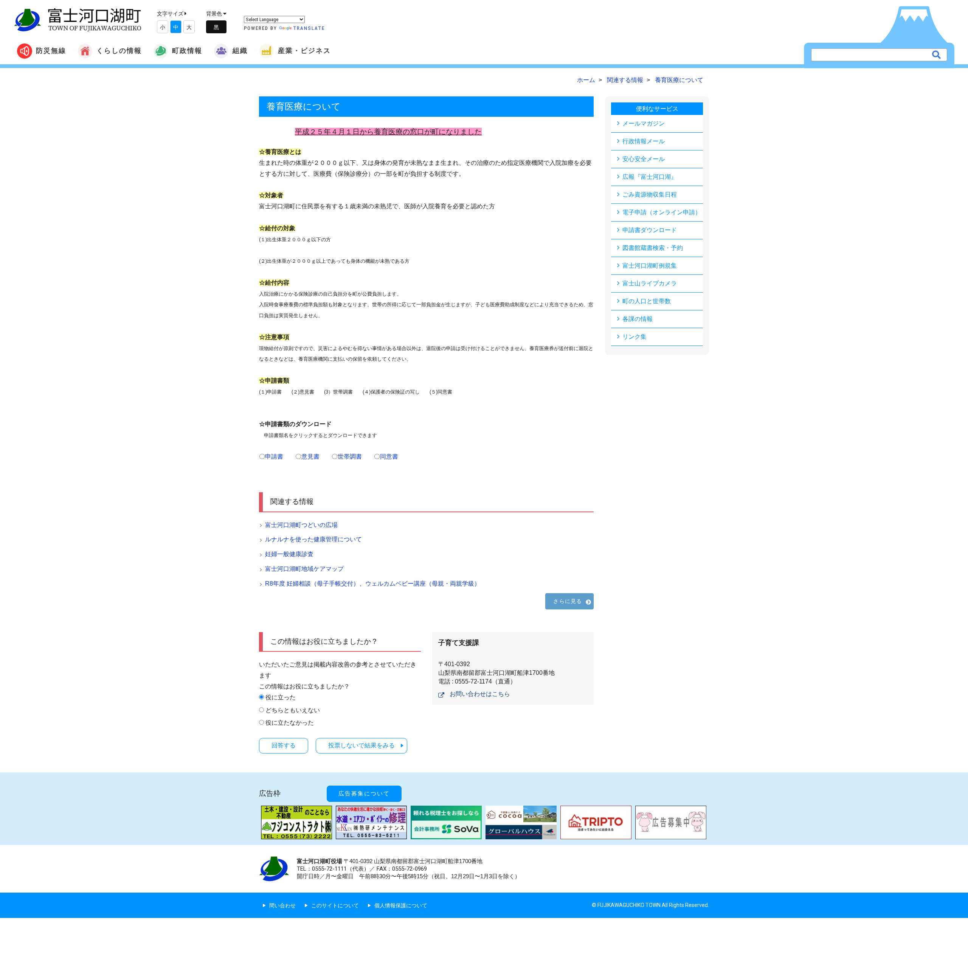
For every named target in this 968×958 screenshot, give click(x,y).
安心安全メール (643, 159)
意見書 (310, 456)
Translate (309, 28)
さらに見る (567, 601)
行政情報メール (643, 141)
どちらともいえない (292, 710)
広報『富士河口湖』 (649, 177)
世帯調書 (350, 456)
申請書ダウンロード (649, 230)
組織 (240, 50)
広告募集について (364, 793)
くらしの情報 (119, 50)
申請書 (274, 456)
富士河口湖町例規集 (649, 265)
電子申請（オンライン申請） (661, 212)
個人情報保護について (400, 905)
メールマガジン (643, 123)
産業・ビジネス (304, 50)
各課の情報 (637, 319)
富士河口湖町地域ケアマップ (304, 569)
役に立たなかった (289, 722)
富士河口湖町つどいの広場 (301, 525)
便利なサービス (657, 108)
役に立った (280, 697)
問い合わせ (282, 905)
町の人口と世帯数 (646, 301)
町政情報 (187, 50)
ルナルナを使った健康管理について (313, 539)
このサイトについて (335, 905)
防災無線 (51, 50)
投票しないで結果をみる (361, 745)
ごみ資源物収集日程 (649, 194)
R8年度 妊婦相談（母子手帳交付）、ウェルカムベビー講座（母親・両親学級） (372, 583)
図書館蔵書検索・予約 (652, 248)
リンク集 (634, 336)
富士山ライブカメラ (649, 283)
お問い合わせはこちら (480, 694)
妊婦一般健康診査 (289, 554)
